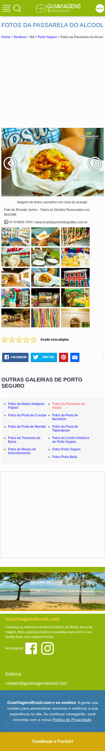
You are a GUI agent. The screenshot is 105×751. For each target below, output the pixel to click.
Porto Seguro (47, 37)
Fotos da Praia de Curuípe (27, 415)
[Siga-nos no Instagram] (49, 648)
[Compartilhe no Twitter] (44, 357)
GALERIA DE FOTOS (47, 582)
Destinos (20, 37)
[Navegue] (7, 9)
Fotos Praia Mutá (64, 457)
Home (5, 37)
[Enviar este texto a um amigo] (75, 357)
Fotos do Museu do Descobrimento (22, 451)
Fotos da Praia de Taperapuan (65, 428)
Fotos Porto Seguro (66, 449)
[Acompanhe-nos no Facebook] (33, 648)
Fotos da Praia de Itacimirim (65, 417)
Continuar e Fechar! (52, 741)
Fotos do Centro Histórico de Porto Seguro (70, 440)
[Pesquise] (17, 8)
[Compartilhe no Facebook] (15, 357)
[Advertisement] (52, 83)
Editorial (13, 674)
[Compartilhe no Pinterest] (63, 357)
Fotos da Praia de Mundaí (27, 426)
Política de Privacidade (71, 719)
